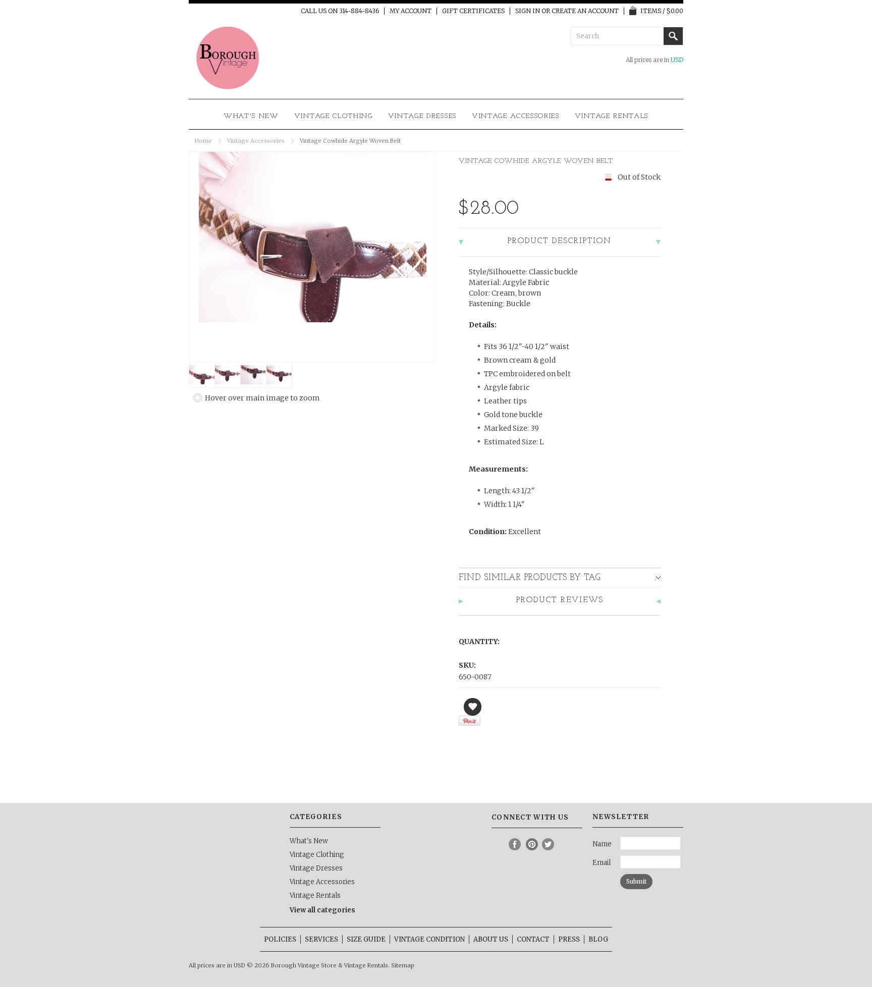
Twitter (548, 844)
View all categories (322, 910)
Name (602, 844)
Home (203, 140)
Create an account (585, 11)
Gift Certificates (473, 11)
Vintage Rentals (611, 116)
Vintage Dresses (422, 116)
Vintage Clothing (333, 116)
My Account (410, 11)
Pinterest (532, 844)
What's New (251, 116)
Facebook (515, 844)
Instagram (499, 844)
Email (601, 862)
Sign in (527, 11)
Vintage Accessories (516, 116)
